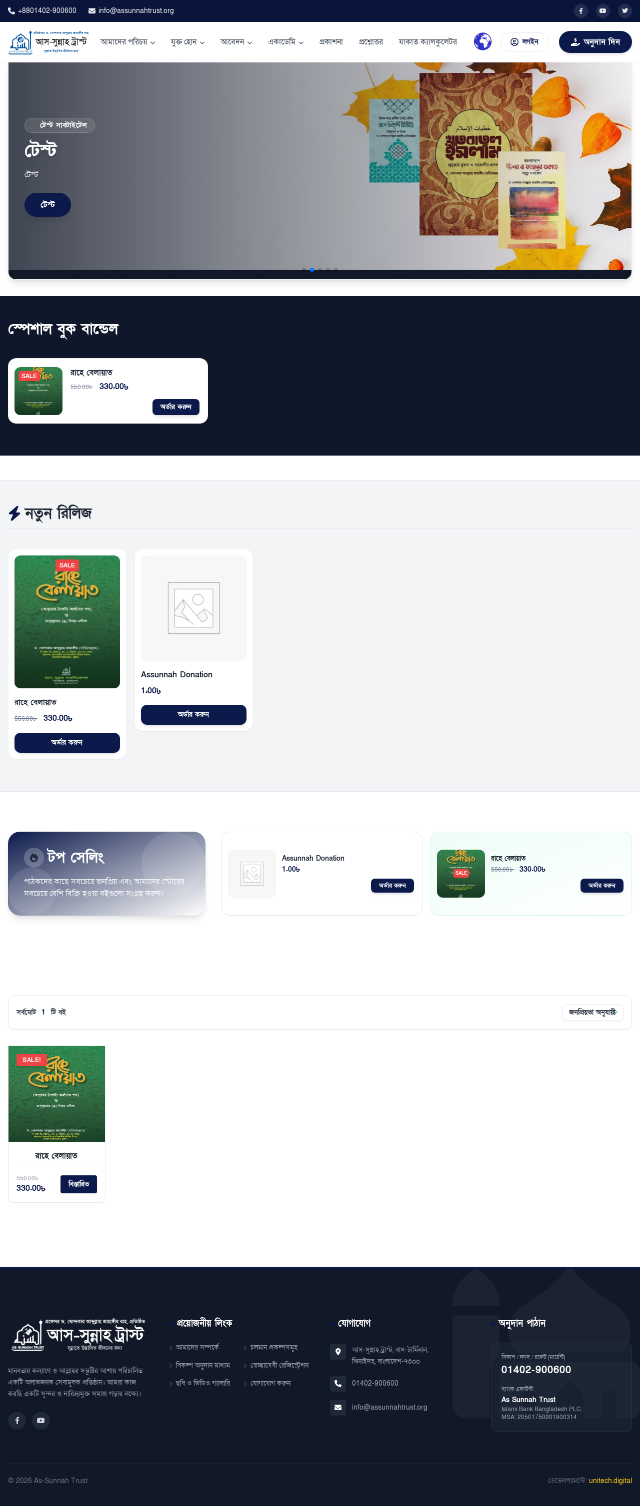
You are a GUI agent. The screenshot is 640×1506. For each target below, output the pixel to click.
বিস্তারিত (78, 1184)
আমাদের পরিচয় (123, 41)
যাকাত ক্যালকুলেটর (428, 41)
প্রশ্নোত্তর (371, 41)
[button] (304, 270)
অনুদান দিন (602, 41)
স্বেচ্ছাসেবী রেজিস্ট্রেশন (279, 1365)
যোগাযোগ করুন (270, 1383)
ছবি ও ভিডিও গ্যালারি (203, 1383)
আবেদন (232, 41)
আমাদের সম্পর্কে (197, 1347)
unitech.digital (610, 1481)
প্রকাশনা (331, 41)
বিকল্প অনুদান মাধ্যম (203, 1365)
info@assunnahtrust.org (136, 10)
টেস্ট (47, 204)
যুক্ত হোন (183, 41)
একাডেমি (282, 41)
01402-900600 (375, 1383)
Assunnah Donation (176, 674)
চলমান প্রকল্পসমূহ (274, 1347)
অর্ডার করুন (176, 407)
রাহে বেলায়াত (91, 372)
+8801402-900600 (47, 10)
